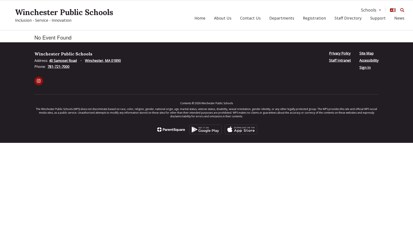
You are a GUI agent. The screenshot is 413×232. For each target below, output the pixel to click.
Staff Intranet (340, 60)
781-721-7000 (58, 66)
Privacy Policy (340, 53)
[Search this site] (402, 10)
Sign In (365, 67)
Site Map (366, 53)
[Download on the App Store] (241, 129)
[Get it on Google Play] (205, 129)
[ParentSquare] (171, 129)
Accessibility (369, 60)
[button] (371, 10)
